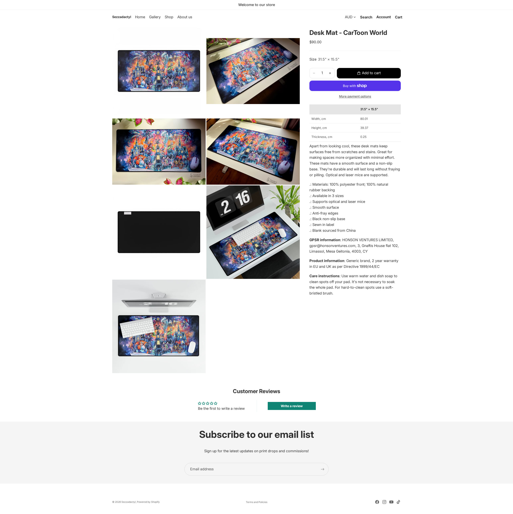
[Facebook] (377, 502)
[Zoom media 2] (253, 71)
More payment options (355, 96)
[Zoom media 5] (159, 232)
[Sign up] (322, 469)
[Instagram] (384, 502)
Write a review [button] (292, 406)
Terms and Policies (256, 502)
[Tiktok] (398, 502)
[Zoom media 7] (159, 326)
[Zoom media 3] (159, 151)
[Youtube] (391, 502)
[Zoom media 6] (253, 232)
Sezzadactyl (128, 501)
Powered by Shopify (148, 501)
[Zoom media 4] (253, 151)
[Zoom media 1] (159, 71)
